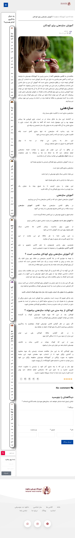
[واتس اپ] (27, 523)
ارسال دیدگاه (67, 442)
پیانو (12, 108)
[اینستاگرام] (37, 523)
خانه (71, 17)
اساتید (52, 510)
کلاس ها (49, 507)
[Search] (3, 453)
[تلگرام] (47, 523)
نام (71, 430)
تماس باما (23, 510)
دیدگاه (70, 407)
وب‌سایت (33, 430)
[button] (37, 379)
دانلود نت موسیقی (22, 507)
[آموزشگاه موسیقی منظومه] (65, 3)
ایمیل (52, 430)
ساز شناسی (37, 507)
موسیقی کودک (12, 336)
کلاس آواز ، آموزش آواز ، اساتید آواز (12, 306)
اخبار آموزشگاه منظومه (61, 17)
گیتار (12, 167)
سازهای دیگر (12, 414)
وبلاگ (44, 510)
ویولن (12, 226)
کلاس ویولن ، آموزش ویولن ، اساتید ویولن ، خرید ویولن (12, 253)
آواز (12, 288)
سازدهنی (12, 36)
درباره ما (35, 510)
